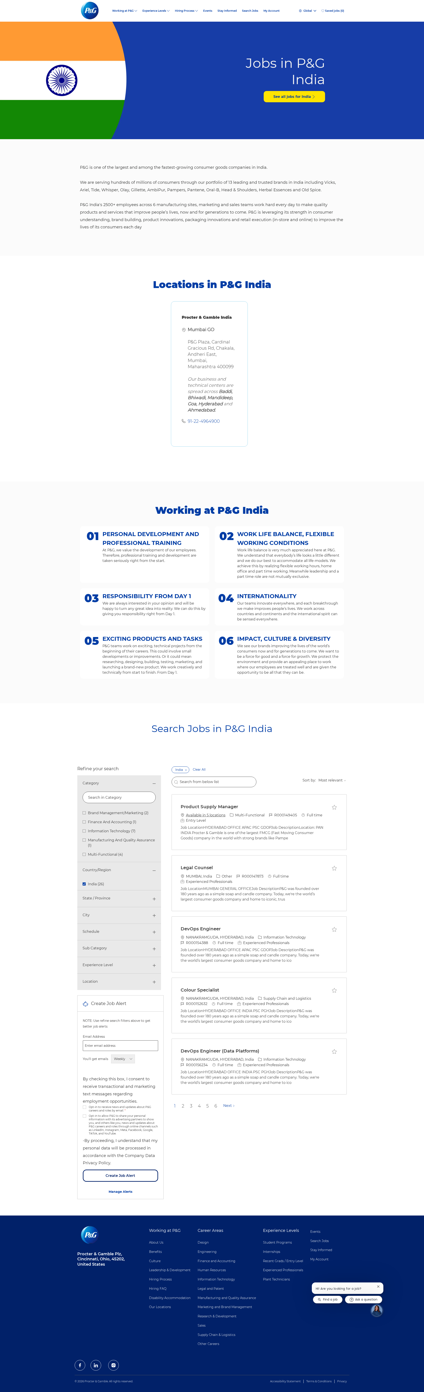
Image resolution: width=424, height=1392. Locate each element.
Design (203, 1242)
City (86, 915)
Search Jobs (250, 10)
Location (90, 981)
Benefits (155, 1252)
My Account (271, 10)
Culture (155, 1261)
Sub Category (95, 948)
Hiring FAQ (158, 1289)
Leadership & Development (170, 1270)
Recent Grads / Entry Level (283, 1261)
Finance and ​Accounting (216, 1261)
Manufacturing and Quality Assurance (227, 1298)
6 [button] (215, 1106)
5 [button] (207, 1106)
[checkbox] (334, 807)
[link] (120, 1192)
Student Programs (277, 1242)
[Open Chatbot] (376, 1310)
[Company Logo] (93, 11)
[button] (186, 770)
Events (207, 10)
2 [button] (183, 1106)
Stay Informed (227, 10)
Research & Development (217, 1316)
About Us (156, 1242)
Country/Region (97, 870)
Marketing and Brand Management (225, 1307)
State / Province (96, 898)
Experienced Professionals (283, 1270)
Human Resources (212, 1270)
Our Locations (160, 1307)
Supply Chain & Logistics (216, 1335)
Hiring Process (160, 1279)
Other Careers (208, 1344)
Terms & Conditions (319, 1381)
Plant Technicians (276, 1279)
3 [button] (191, 1106)
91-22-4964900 (204, 421)
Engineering (207, 1252)
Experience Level (98, 965)
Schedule (91, 931)
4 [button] (199, 1106)
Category (91, 783)
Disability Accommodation (170, 1298)
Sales (202, 1326)
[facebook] (80, 1365)
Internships (271, 1252)
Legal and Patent (211, 1289)
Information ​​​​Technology (216, 1279)
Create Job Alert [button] (120, 1176)
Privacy (342, 1381)
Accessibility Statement (285, 1381)
